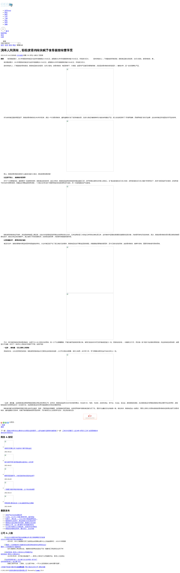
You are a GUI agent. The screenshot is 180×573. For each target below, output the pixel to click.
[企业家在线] (7, 6)
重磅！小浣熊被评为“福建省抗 (11, 547)
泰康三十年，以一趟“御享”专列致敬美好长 (20, 525)
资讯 (10, 45)
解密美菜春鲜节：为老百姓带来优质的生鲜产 (19, 476)
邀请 (2, 427)
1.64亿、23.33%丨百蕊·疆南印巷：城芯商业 (20, 517)
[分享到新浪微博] (1, 422)
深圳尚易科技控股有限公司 (18, 570)
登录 (2, 35)
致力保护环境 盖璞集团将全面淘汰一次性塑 (18, 462)
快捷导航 (4, 33)
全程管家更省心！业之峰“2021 (11, 561)
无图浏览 (13, 567)
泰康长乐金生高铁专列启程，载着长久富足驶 (21, 523)
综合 (6, 20)
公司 (6, 16)
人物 (6, 18)
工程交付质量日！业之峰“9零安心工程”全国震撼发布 (80, 430)
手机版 (8, 567)
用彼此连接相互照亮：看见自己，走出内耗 (20, 528)
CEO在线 (20, 55)
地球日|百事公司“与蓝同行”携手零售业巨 (18, 448)
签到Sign (10, 432)
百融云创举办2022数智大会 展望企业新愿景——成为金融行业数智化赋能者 (31, 430)
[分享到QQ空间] (6, 422)
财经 (6, 14)
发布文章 (4, 432)
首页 (7, 10)
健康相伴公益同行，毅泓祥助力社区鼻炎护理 (21, 521)
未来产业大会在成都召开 (14, 515)
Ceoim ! (37, 570)
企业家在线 (20, 567)
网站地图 (42, 567)
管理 (6, 22)
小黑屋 (3, 567)
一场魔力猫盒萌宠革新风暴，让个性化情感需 (19, 489)
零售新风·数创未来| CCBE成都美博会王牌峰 (19, 503)
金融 (6, 24)
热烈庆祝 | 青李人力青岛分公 (10, 554)
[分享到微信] (3, 422)
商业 (6, 12)
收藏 (3, 425)
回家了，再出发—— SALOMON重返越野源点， (22, 519)
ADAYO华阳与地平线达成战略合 (12, 539)
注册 (2, 37)
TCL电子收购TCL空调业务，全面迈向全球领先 (21, 526)
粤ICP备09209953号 (31, 567)
